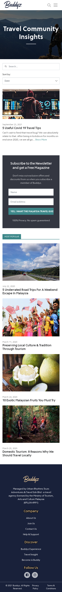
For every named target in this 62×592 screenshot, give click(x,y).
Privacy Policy (35, 587)
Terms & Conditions (51, 587)
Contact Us (31, 528)
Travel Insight (31, 554)
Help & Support (31, 534)
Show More (41, 139)
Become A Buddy (31, 559)
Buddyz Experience (31, 549)
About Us (31, 517)
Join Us (31, 523)
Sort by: (6, 74)
